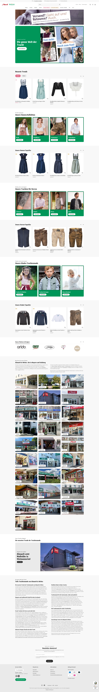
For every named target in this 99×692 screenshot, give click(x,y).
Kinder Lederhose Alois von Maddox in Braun (75, 331)
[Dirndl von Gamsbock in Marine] (40, 163)
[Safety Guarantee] (16, 675)
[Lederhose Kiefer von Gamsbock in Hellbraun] (75, 237)
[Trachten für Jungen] (49, 278)
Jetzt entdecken (19, 139)
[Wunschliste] (30, 98)
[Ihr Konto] (92, 4)
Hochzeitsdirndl (28, 607)
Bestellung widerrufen (21, 679)
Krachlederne (72, 590)
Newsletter (35, 669)
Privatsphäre (52, 673)
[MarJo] (49, 348)
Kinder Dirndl (58, 589)
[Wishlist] (90, 4)
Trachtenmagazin (84, 4)
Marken (77, 4)
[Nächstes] (83, 150)
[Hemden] (41, 200)
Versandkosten (46, 688)
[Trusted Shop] (19, 675)
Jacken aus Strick (32, 624)
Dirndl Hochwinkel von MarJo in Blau (22, 175)
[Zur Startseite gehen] (8, 4)
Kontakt (56, 685)
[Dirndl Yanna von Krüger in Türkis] (40, 89)
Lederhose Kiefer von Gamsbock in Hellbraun (74, 250)
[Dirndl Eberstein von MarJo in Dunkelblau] (58, 163)
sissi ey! (26, 634)
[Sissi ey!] (77, 347)
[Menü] (97, 681)
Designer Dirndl (30, 633)
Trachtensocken (27, 623)
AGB (56, 656)
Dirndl (21, 598)
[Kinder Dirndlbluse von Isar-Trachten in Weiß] (58, 318)
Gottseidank (45, 633)
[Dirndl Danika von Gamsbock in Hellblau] (23, 89)
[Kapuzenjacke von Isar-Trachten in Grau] (23, 318)
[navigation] (82, 150)
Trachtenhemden (20, 622)
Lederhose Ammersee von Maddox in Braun (41, 249)
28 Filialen (43, 367)
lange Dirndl (36, 605)
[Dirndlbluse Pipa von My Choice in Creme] (75, 89)
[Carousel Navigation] (82, 76)
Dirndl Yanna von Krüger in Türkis (39, 101)
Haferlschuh (43, 623)
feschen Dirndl (59, 597)
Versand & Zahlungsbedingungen (56, 674)
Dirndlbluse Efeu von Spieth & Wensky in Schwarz (57, 102)
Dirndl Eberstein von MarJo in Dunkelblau (57, 175)
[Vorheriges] (81, 150)
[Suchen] (59, 4)
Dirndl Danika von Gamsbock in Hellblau (22, 101)
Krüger (62, 366)
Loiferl (23, 623)
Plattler (31, 615)
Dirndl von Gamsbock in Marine (38, 175)
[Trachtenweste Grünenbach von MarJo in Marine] (23, 237)
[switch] (96, 688)
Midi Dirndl (30, 605)
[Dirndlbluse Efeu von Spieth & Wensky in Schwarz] (58, 89)
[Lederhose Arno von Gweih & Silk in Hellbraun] (58, 237)
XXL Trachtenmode (63, 612)
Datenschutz (52, 671)
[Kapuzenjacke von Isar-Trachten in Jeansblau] (40, 318)
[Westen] (58, 200)
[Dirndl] (23, 126)
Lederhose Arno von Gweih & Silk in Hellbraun (56, 250)
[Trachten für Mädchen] (26, 278)
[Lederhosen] (23, 200)
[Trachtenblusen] (75, 126)
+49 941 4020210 (20, 670)
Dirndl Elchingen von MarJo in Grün (74, 175)
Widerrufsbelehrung (36, 674)
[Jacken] (75, 200)
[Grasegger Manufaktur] (21, 347)
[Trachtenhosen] (58, 126)
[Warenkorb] (95, 4)
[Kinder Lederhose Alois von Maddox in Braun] (75, 318)
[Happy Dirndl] (35, 347)
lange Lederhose (19, 616)
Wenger (55, 366)
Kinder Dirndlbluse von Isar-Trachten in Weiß (57, 331)
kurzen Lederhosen (31, 616)
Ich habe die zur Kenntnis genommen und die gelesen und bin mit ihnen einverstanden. (50, 657)
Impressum (50, 685)
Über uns (52, 669)
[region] (49, 164)
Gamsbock (65, 367)
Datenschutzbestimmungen (43, 656)
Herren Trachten (35, 612)
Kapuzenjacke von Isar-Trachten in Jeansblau (39, 331)
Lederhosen (41, 613)
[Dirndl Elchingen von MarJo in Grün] (75, 163)
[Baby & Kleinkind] (73, 278)
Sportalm (59, 366)
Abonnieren (49, 661)
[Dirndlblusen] (41, 126)
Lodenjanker (21, 626)
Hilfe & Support (35, 671)
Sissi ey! (70, 367)
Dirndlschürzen (66, 601)
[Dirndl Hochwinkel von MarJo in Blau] (23, 163)
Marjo (53, 366)
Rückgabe (34, 673)
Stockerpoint (68, 366)
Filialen (80, 4)
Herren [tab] (24, 75)
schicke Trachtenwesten (35, 622)
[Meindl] (63, 347)
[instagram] (42, 685)
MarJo (28, 606)
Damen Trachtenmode (41, 601)
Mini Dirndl (26, 605)
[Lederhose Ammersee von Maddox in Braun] (40, 237)
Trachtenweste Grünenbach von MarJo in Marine (22, 250)
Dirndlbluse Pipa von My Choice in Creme (75, 101)
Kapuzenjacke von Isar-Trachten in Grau (22, 330)
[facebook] (44, 685)
